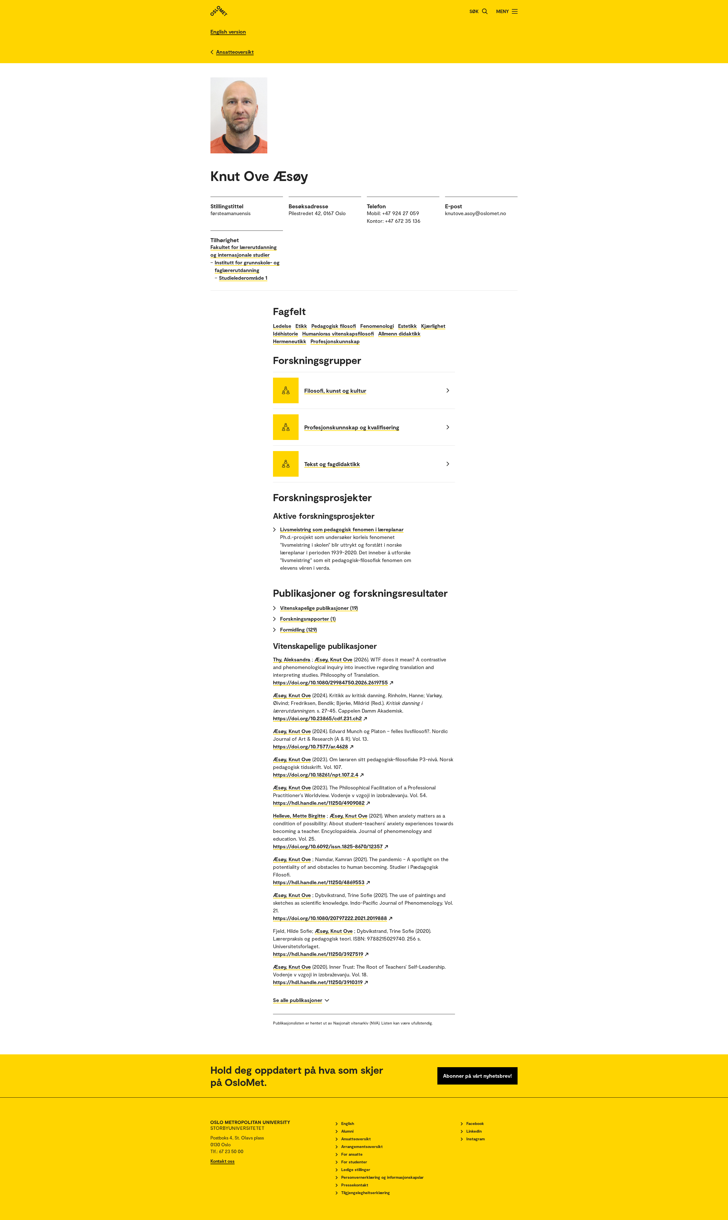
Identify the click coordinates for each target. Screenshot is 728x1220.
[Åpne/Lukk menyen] (515, 11)
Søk (474, 11)
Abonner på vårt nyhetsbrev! (477, 1076)
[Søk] (485, 11)
